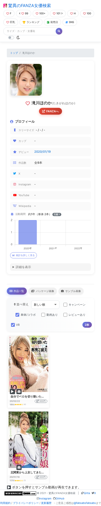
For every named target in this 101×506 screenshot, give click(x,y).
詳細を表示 (23, 267)
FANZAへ (52, 111)
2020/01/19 (42, 151)
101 (58, 13)
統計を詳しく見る (25, 255)
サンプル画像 (73, 291)
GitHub (60, 498)
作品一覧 (18, 291)
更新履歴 (46, 503)
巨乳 (12, 22)
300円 (42, 401)
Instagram (45, 498)
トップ (14, 52)
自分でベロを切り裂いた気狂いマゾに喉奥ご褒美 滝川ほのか (49, 396)
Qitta (87, 493)
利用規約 (5, 503)
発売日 (54, 22)
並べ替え (22, 304)
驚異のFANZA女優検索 (29, 5)
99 (26, 13)
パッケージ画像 (44, 291)
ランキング (33, 22)
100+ (42, 13)
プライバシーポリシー (26, 503)
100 (89, 13)
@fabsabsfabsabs (85, 503)
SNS (71, 22)
